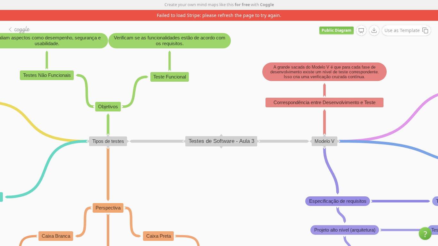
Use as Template (402, 30)
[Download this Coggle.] (374, 30)
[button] (425, 233)
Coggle (267, 4)
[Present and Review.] (361, 31)
